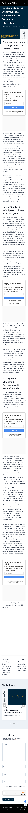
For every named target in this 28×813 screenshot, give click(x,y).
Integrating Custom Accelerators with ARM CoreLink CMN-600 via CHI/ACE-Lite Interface (7, 667)
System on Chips (7, 26)
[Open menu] (24, 3)
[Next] (23, 705)
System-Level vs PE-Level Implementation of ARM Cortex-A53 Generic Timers (13, 710)
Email (5, 774)
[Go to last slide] (4, 705)
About (18, 807)
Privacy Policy (23, 809)
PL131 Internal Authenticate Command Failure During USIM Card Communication (21, 665)
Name (5, 767)
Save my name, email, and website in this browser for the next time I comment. (14, 786)
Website (5, 782)
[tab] (10, 723)
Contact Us (23, 807)
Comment (6, 744)
